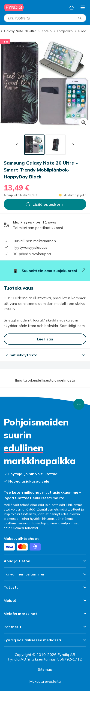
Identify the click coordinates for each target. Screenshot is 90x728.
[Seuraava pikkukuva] (73, 144)
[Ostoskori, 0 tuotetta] (71, 7)
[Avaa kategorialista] (82, 7)
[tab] (34, 145)
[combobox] (45, 18)
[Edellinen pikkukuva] (16, 144)
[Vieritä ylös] (78, 404)
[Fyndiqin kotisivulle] (14, 7)
